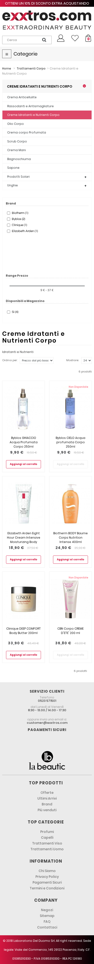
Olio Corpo (15, 124)
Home (6, 68)
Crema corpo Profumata (26, 132)
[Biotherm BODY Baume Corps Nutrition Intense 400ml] (70, 504)
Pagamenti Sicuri (47, 882)
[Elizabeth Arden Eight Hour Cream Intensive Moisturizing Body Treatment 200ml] (23, 504)
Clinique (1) (19, 225)
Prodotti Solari (18, 177)
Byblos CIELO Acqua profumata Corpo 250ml (70, 442)
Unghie (12, 185)
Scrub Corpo (17, 141)
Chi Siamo (47, 870)
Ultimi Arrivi (47, 798)
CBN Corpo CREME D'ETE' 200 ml (70, 630)
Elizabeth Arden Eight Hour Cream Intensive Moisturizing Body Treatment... (23, 539)
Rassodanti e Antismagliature (30, 106)
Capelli (47, 837)
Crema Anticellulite (22, 97)
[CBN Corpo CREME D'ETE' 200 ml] (70, 599)
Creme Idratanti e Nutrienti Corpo (33, 115)
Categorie (25, 53)
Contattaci (47, 927)
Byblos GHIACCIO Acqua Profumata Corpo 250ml (24, 442)
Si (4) (15, 312)
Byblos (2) (18, 219)
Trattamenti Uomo (47, 849)
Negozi (47, 910)
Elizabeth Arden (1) (25, 231)
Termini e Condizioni (47, 888)
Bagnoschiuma (19, 159)
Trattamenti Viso (47, 843)
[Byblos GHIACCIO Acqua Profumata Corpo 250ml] (23, 408)
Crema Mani (16, 150)
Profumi (47, 831)
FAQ (47, 921)
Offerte (47, 792)
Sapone (13, 168)
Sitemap (47, 915)
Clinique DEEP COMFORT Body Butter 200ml (23, 630)
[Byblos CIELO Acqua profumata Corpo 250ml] (70, 408)
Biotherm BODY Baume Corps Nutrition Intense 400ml (70, 537)
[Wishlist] (75, 38)
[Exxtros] (47, 20)
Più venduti (47, 810)
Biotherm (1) (20, 213)
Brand (47, 804)
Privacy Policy (47, 876)
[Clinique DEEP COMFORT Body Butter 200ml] (23, 599)
